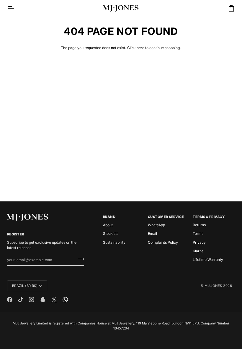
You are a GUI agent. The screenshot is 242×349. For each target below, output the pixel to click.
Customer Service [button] (166, 217)
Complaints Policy (163, 242)
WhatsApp (156, 225)
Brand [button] (109, 217)
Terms (198, 233)
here (140, 48)
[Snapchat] (42, 299)
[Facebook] (9, 299)
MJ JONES (213, 286)
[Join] (79, 259)
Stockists (110, 233)
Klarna (198, 251)
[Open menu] (16, 8)
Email (152, 233)
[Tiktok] (20, 299)
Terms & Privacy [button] (209, 217)
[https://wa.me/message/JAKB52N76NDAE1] (65, 299)
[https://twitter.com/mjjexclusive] (54, 299)
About (108, 225)
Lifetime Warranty (208, 259)
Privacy (199, 242)
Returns (199, 225)
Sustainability (114, 242)
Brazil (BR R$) (24, 286)
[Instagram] (31, 299)
